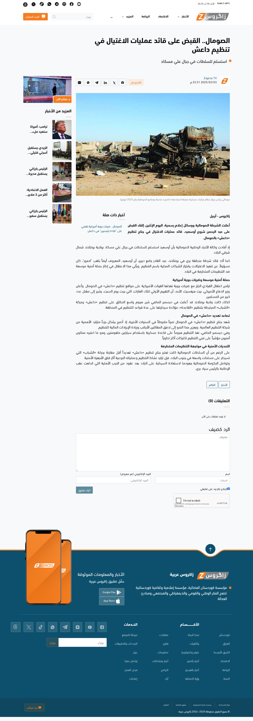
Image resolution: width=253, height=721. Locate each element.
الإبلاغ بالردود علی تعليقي (213, 489)
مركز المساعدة (224, 704)
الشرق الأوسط (222, 652)
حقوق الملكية (181, 704)
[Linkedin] (105, 82)
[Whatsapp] (88, 82)
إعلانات (133, 678)
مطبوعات (162, 652)
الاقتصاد (163, 16)
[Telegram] (97, 82)
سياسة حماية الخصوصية (202, 704)
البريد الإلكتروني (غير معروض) (135, 474)
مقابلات (163, 634)
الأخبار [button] (185, 16)
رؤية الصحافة (192, 678)
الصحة (226, 678)
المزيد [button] (129, 16)
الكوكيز (166, 704)
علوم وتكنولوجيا (190, 652)
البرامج (164, 669)
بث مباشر (32, 707)
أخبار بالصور (193, 661)
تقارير (165, 643)
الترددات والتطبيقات (126, 643)
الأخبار (224, 384)
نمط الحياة (193, 634)
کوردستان (224, 634)
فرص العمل (130, 669)
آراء (166, 678)
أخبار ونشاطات (160, 661)
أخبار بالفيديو (192, 669)
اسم (227, 474)
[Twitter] (114, 82)
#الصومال (136, 82)
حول (135, 652)
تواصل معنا (131, 661)
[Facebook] (122, 82)
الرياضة (146, 16)
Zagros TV (210, 78)
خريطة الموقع (129, 634)
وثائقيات (194, 643)
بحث (52, 642)
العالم (212, 384)
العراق (226, 643)
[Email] (79, 82)
